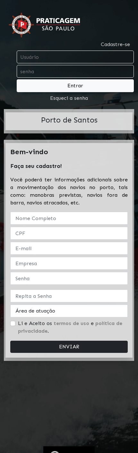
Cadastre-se (115, 44)
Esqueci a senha (69, 98)
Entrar (75, 86)
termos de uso (71, 323)
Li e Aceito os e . (70, 327)
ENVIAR (69, 347)
